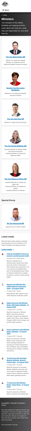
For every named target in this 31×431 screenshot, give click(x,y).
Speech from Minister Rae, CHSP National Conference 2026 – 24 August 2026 (16, 286)
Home (5, 15)
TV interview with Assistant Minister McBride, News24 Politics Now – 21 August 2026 (17, 360)
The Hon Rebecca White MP (15, 179)
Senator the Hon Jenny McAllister (15, 89)
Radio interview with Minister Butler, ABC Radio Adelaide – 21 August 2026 (18, 305)
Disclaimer (21, 403)
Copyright (14, 403)
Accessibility (5, 403)
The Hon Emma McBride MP (15, 146)
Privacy (3, 405)
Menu (6, 10)
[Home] (5, 4)
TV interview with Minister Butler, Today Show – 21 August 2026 (18, 385)
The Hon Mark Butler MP (15, 57)
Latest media (6, 249)
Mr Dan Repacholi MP (15, 223)
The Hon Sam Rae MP (15, 119)
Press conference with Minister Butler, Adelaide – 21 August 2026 (18, 331)
